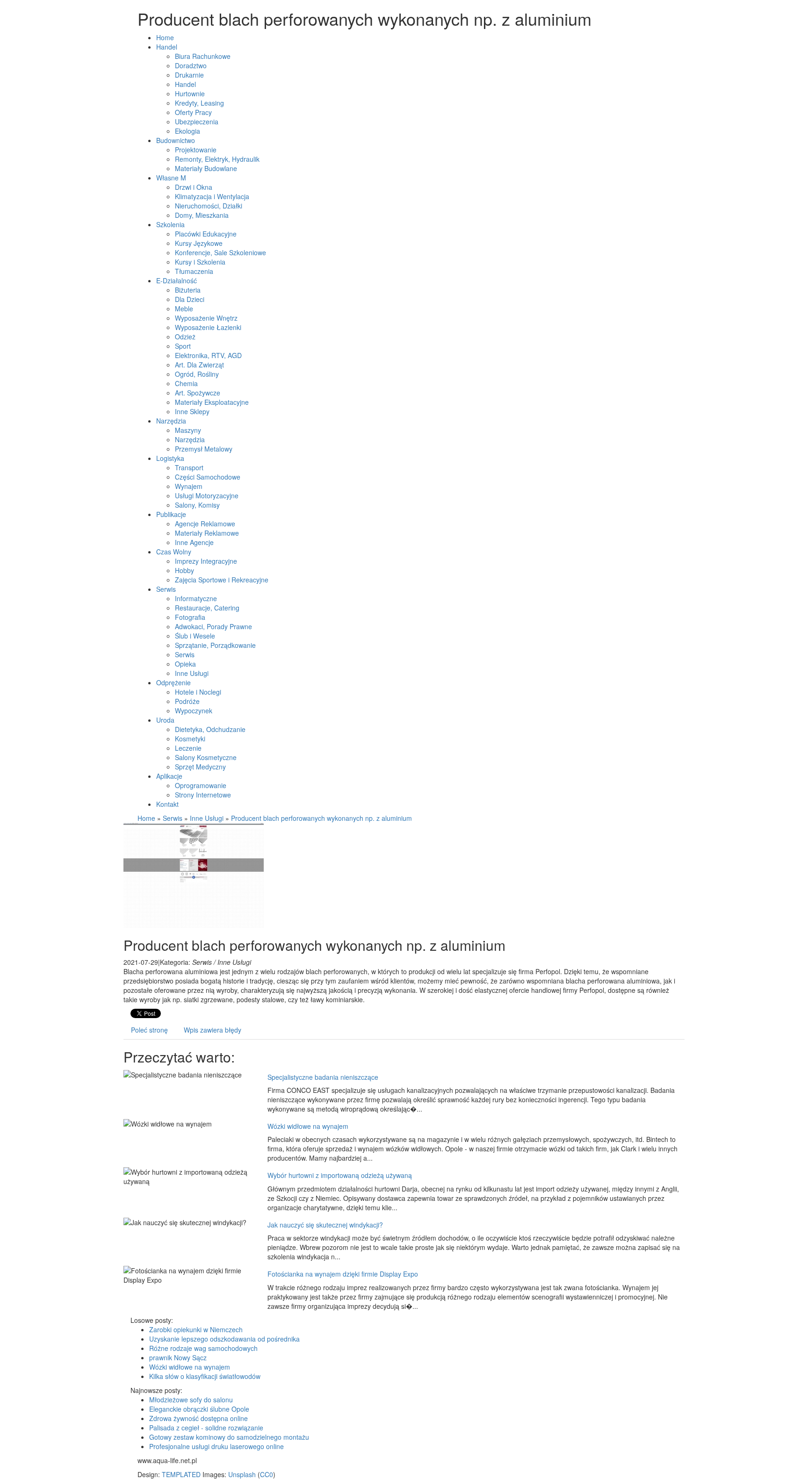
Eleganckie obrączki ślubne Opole (199, 1409)
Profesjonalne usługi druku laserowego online (216, 1446)
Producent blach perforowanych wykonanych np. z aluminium (321, 818)
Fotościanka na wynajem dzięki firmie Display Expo (342, 1273)
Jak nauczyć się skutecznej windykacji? (325, 1224)
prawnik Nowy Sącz (178, 1357)
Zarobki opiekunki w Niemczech (196, 1329)
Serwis (172, 818)
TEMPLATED (181, 1474)
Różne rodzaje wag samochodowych (203, 1348)
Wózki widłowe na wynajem (307, 1126)
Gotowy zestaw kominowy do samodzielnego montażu (229, 1437)
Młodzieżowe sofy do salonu (191, 1399)
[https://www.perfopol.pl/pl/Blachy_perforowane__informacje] (193, 874)
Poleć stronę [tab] (149, 1029)
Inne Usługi (207, 818)
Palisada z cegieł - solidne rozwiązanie (206, 1427)
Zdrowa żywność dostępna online (198, 1418)
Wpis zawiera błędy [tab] (212, 1029)
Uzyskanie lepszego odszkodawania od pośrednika (224, 1338)
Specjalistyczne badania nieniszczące (322, 1077)
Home (146, 818)
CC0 (266, 1474)
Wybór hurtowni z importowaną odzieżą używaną (339, 1175)
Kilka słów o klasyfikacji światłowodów (204, 1376)
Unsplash (242, 1474)
